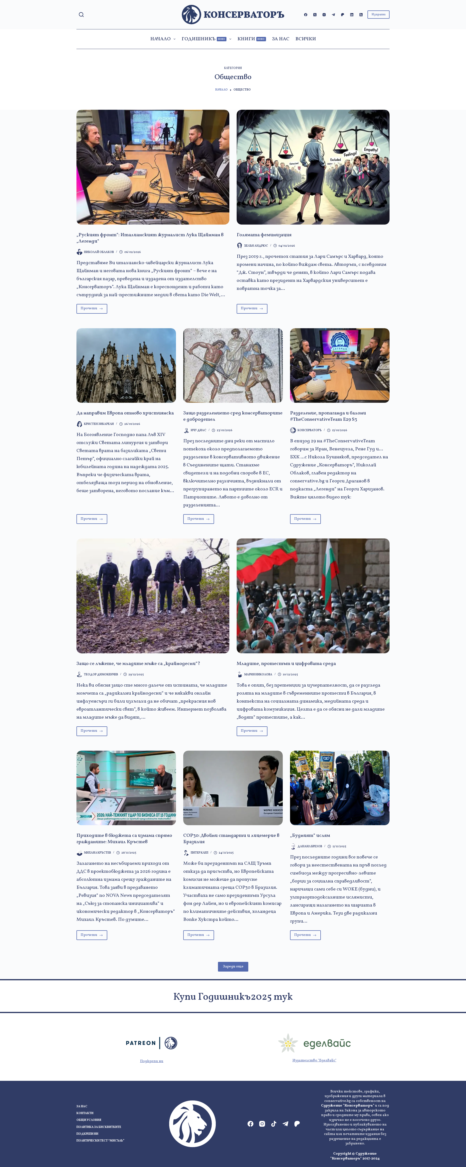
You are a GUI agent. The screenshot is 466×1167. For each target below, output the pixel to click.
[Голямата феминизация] (313, 167)
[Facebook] (305, 14)
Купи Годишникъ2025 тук (233, 997)
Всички (305, 39)
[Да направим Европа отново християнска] (126, 365)
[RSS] (361, 14)
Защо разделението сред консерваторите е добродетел (233, 416)
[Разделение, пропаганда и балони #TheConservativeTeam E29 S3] (340, 365)
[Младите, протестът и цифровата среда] (313, 595)
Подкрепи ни (151, 1061)
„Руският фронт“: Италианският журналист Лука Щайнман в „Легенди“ (150, 238)
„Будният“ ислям (310, 835)
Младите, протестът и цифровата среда (286, 663)
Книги (251, 39)
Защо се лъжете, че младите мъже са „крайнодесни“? (138, 663)
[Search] (81, 14)
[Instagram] (324, 14)
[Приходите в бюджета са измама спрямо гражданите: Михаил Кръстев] (126, 788)
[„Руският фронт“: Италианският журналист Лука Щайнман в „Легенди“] (152, 167)
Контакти (84, 1113)
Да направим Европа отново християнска (125, 413)
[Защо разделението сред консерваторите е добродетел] (233, 365)
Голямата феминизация (264, 235)
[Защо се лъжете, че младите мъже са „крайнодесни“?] (152, 595)
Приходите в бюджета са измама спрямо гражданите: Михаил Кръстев (124, 838)
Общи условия (88, 1120)
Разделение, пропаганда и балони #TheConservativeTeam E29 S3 (328, 416)
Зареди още (233, 966)
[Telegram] (333, 14)
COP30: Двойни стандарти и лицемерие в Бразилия (231, 838)
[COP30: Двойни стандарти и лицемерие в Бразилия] (233, 788)
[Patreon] (342, 14)
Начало (160, 39)
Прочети (94, 309)
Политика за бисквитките (98, 1127)
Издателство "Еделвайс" (314, 1060)
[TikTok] (274, 1124)
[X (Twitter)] (314, 14)
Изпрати (378, 14)
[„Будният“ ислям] (340, 788)
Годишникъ (203, 39)
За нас (280, 39)
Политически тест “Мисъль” (100, 1141)
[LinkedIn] (351, 14)
